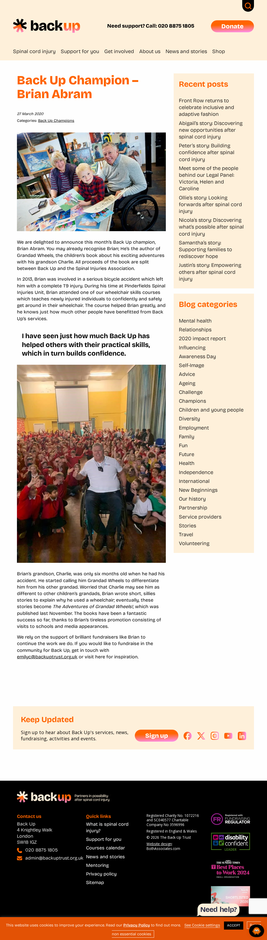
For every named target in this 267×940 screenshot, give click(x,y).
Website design (159, 843)
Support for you (80, 51)
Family (186, 436)
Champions (192, 401)
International (194, 481)
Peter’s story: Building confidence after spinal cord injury (206, 152)
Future (186, 454)
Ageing (187, 383)
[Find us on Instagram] (215, 736)
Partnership (193, 507)
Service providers (200, 517)
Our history (192, 499)
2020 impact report (202, 338)
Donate (232, 26)
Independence (196, 472)
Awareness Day (197, 356)
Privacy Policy (136, 925)
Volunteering (194, 543)
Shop (218, 51)
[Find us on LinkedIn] (242, 736)
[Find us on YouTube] (228, 736)
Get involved (119, 51)
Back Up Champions (56, 120)
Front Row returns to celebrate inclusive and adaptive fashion (206, 107)
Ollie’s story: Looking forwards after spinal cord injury (210, 204)
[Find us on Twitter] (201, 736)
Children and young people (211, 410)
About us (149, 51)
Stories (187, 525)
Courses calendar (105, 848)
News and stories (186, 51)
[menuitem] (37, 51)
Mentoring (97, 865)
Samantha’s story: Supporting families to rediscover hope (205, 249)
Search (248, 6)
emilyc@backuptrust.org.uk (47, 657)
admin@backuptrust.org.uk (54, 858)
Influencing (192, 347)
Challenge (191, 392)
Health (187, 463)
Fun (183, 445)
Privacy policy (101, 874)
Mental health (195, 321)
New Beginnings (198, 490)
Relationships (195, 329)
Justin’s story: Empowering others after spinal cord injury (210, 272)
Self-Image (191, 365)
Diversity (189, 418)
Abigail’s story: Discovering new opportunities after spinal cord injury (210, 130)
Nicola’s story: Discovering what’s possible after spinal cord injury (211, 227)
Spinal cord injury (34, 51)
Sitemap (95, 882)
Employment (194, 428)
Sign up (156, 735)
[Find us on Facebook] (188, 736)
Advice (187, 374)
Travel (186, 534)
